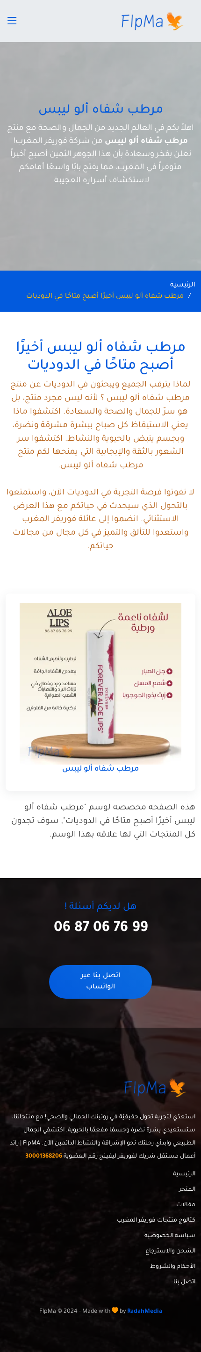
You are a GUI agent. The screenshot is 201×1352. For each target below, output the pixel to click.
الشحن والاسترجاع (170, 1251)
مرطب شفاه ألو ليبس (100, 769)
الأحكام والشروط (172, 1267)
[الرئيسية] (153, 21)
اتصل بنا (184, 1282)
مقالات (185, 1205)
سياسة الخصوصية (169, 1236)
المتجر (187, 1190)
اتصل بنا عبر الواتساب (100, 982)
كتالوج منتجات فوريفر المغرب (156, 1220)
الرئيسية (182, 285)
